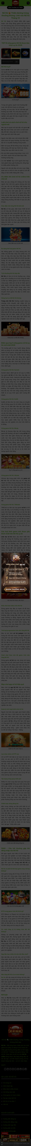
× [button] (27, 555)
